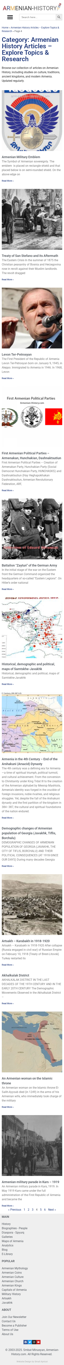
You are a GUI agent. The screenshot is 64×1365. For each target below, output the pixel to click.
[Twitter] (30, 1342)
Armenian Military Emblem (21, 157)
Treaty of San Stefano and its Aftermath (30, 256)
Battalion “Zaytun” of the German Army (29, 565)
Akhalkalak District (15, 975)
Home (5, 27)
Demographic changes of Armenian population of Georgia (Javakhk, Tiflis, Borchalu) (29, 833)
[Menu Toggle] (10, 17)
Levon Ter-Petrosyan (17, 354)
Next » (52, 1209)
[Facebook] (25, 1342)
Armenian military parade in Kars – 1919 (30, 1182)
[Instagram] (34, 1342)
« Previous (14, 1209)
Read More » (8, 181)
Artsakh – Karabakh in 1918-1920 (26, 941)
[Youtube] (38, 1342)
